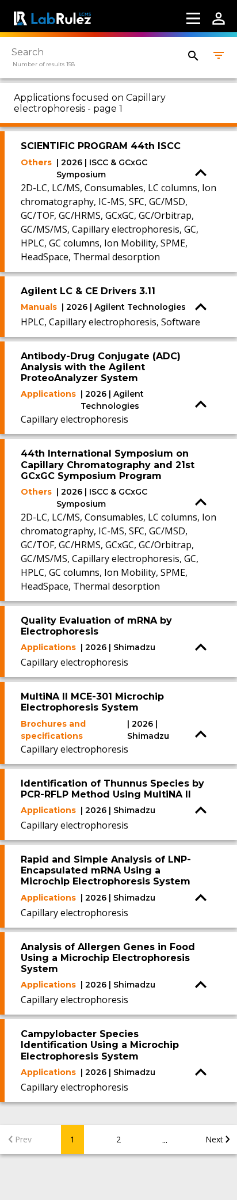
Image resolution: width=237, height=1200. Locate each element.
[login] (218, 18)
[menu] (193, 18)
